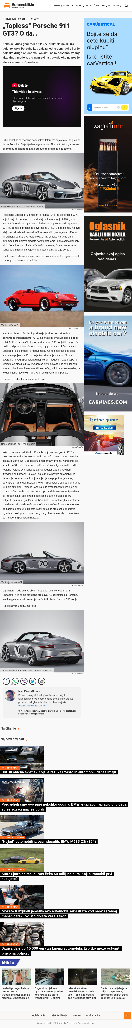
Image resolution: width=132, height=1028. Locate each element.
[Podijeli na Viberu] (24, 681)
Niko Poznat (12, 768)
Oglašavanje (38, 1015)
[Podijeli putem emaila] (41, 681)
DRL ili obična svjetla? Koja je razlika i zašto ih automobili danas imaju (59, 772)
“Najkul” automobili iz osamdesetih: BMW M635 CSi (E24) (49, 841)
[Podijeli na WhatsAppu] (15, 681)
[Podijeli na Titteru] (32, 681)
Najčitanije (8, 728)
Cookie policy (93, 1015)
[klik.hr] (8, 962)
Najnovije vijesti (12, 739)
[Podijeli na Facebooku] (6, 681)
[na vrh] (127, 1015)
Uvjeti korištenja (59, 1015)
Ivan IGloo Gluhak (16, 19)
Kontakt (77, 1015)
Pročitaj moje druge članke (32, 705)
